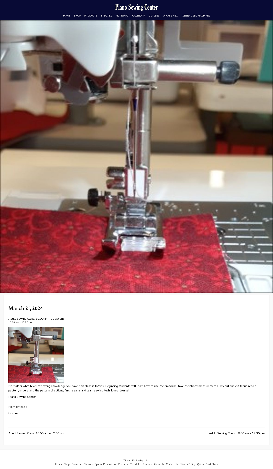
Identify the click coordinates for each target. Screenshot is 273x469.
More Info (135, 464)
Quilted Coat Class (207, 464)
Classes (88, 464)
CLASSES (154, 15)
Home (58, 464)
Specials (147, 464)
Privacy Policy (187, 464)
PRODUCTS (90, 15)
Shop (67, 464)
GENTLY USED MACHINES (196, 15)
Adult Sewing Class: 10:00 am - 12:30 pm (36, 319)
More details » (17, 407)
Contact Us (172, 464)
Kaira (146, 460)
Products (123, 464)
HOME (66, 15)
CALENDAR (138, 15)
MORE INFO (122, 15)
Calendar (77, 464)
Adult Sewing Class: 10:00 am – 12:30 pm (36, 433)
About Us (159, 464)
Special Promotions (105, 464)
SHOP (77, 15)
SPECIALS (106, 15)
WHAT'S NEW (170, 15)
